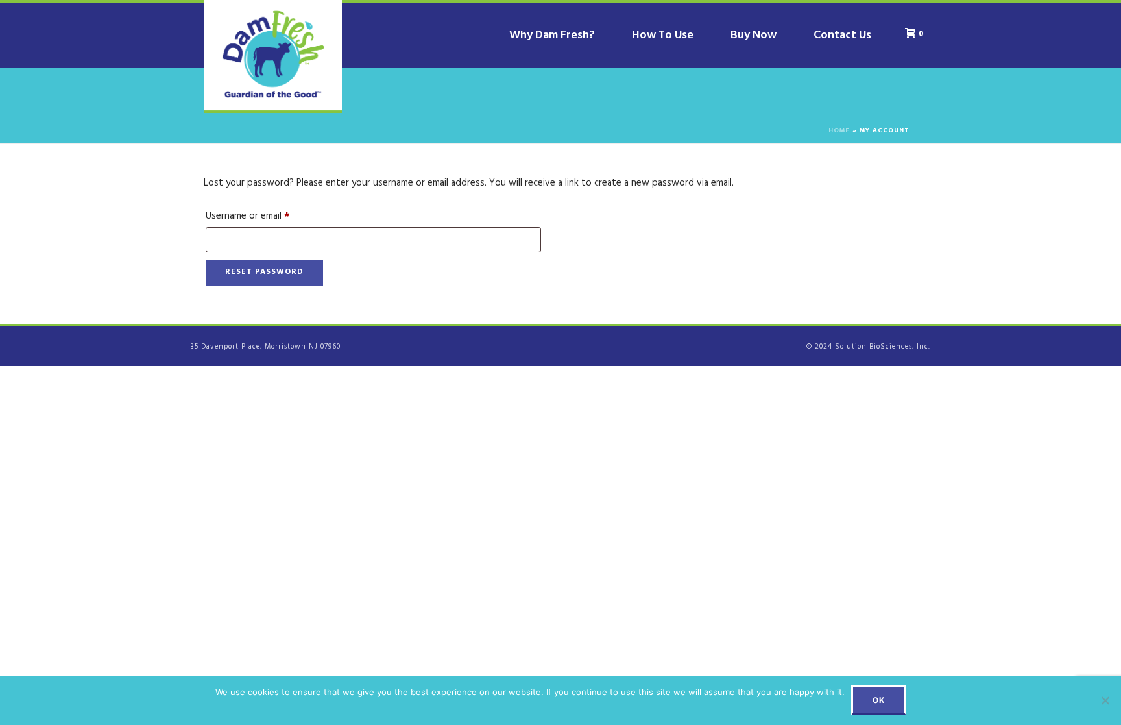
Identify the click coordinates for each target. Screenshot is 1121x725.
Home (839, 131)
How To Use (662, 36)
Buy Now (753, 36)
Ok (879, 700)
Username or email (266, 217)
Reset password (264, 272)
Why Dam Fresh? (552, 36)
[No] (1104, 700)
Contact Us (842, 36)
